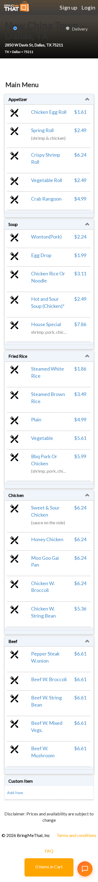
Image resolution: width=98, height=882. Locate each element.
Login (88, 7)
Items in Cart (49, 866)
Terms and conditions (76, 835)
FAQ (49, 850)
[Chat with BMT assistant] (85, 869)
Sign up (68, 7)
